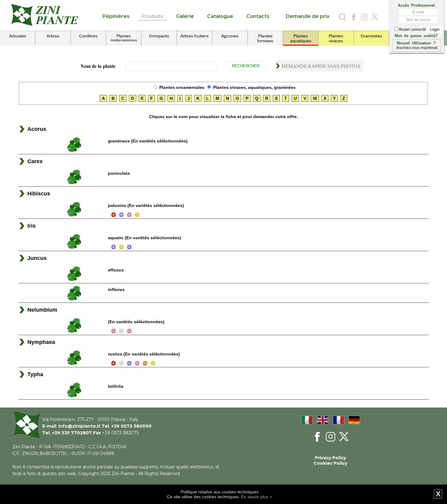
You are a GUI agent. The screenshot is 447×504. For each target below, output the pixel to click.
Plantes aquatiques (300, 38)
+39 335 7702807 (72, 433)
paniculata (119, 173)
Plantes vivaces (336, 38)
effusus (116, 270)
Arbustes (17, 35)
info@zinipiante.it (79, 426)
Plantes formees (265, 38)
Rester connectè (412, 29)
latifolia (115, 386)
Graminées (371, 35)
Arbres (53, 35)
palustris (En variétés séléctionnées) (146, 205)
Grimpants (159, 35)
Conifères (88, 35)
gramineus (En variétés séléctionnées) (148, 140)
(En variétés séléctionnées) (136, 321)
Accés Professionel (416, 5)
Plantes (123, 37)
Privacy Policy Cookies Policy (330, 460)
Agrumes (229, 35)
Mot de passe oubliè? (416, 35)
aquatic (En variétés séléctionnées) (144, 237)
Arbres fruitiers (194, 35)
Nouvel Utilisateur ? (416, 42)
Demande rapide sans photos (321, 66)
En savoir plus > (256, 496)
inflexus (116, 289)
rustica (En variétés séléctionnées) (144, 354)
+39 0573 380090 (131, 426)
